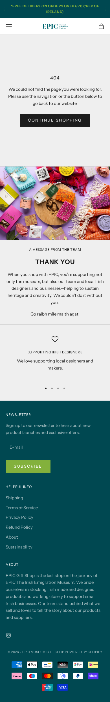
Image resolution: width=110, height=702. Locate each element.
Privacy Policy (19, 517)
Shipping (14, 497)
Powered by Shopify (83, 652)
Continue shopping (55, 120)
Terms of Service (22, 507)
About (12, 537)
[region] (55, 357)
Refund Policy (19, 527)
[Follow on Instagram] (8, 635)
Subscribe (28, 466)
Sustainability (19, 547)
